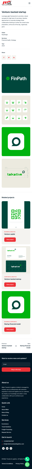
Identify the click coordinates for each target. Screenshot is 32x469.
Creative (12, 231)
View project (10, 239)
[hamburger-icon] (29, 3)
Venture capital (9, 234)
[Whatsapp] (27, 464)
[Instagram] (11, 448)
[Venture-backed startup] (16, 259)
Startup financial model (12, 324)
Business (7, 231)
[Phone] (27, 459)
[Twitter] (7, 448)
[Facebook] (3, 448)
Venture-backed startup (12, 279)
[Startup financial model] (16, 304)
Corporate (7, 276)
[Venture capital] (16, 214)
